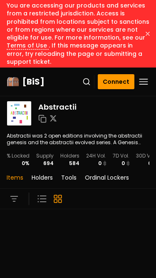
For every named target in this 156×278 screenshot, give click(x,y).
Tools (69, 177)
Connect (116, 82)
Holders (42, 177)
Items (15, 177)
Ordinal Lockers (107, 177)
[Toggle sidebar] (14, 198)
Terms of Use (28, 45)
